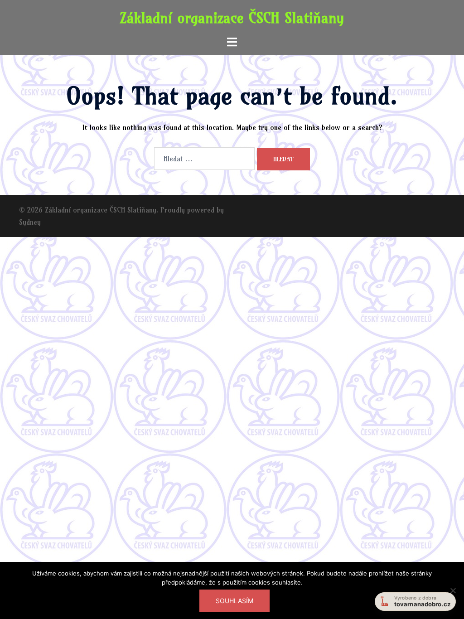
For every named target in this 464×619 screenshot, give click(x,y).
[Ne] (452, 590)
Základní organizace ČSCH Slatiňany (232, 18)
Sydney (30, 222)
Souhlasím (234, 600)
